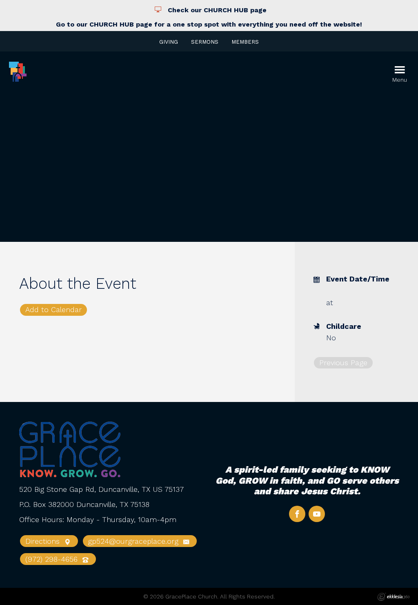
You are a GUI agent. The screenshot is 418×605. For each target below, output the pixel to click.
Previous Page (343, 362)
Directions (43, 541)
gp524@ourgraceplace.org (134, 541)
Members (245, 42)
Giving (168, 42)
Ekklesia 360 (393, 597)
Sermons (204, 42)
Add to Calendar (53, 309)
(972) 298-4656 (52, 559)
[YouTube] (317, 514)
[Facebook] (297, 514)
